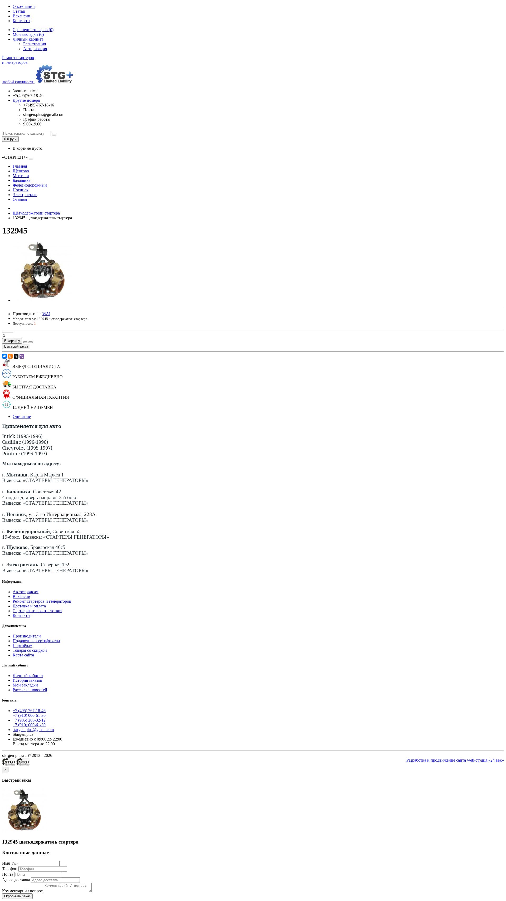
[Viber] (22, 356)
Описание (22, 416)
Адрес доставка (16, 880)
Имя (6, 863)
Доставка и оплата (29, 606)
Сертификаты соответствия (37, 610)
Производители (27, 636)
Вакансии (21, 16)
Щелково (21, 171)
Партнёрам (22, 645)
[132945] (43, 300)
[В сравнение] (30, 342)
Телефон (9, 868)
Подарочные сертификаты (36, 641)
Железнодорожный (30, 185)
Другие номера (26, 100)
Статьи (19, 11)
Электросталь (25, 194)
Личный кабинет (28, 675)
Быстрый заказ (16, 346)
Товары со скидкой (30, 650)
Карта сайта (23, 655)
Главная (20, 166)
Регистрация (34, 44)
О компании (24, 6)
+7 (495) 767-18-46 (29, 710)
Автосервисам (25, 592)
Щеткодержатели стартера (36, 213)
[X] (16, 356)
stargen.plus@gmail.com (33, 729)
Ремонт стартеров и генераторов (42, 601)
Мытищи (21, 175)
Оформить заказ (17, 896)
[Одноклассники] (10, 356)
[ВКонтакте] (4, 356)
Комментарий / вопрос (22, 891)
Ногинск (20, 190)
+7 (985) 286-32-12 (29, 720)
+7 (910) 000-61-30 (29, 715)
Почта (7, 874)
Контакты (21, 20)
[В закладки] (25, 342)
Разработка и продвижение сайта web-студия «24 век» (455, 760)
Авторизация (35, 48)
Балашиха (21, 180)
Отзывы (20, 199)
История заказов (27, 680)
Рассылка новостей (30, 690)
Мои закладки (25, 685)
